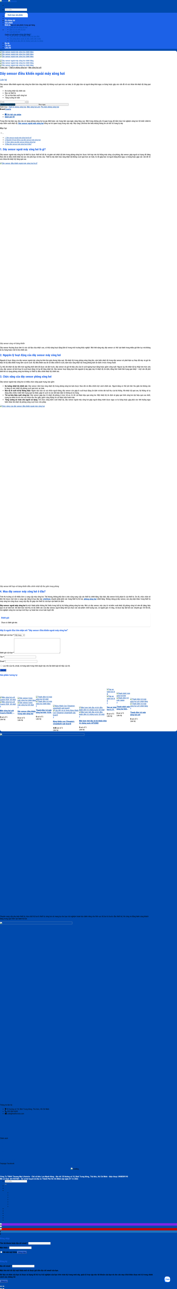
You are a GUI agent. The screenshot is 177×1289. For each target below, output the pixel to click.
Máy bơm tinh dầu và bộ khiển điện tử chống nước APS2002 (93, 722)
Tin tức (8, 45)
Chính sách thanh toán (8, 1151)
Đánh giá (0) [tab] (10, 117)
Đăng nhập (22, 1252)
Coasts (8, 109)
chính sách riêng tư (24, 1277)
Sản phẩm (9, 22)
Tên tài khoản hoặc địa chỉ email (14, 1243)
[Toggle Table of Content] (2, 133)
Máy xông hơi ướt (34, 67)
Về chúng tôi (10, 20)
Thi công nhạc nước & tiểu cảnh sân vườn (25, 38)
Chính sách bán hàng (7, 1155)
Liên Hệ (8, 48)
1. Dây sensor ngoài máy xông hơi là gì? (18, 138)
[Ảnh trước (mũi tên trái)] (1, 1288)
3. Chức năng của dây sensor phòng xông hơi (20, 142)
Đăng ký (4, 1281)
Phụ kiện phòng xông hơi (50, 107)
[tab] (13, 114)
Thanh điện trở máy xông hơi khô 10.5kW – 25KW (44, 711)
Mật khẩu (4, 1248)
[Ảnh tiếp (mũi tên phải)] (3, 1288)
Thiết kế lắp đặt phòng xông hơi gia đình (24, 36)
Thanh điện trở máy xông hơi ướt (138, 713)
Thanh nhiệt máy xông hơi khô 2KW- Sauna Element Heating (123, 708)
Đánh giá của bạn (7, 635)
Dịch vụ (8, 25)
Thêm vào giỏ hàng (7, 104)
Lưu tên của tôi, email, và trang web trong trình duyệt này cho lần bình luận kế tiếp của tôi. (36, 666)
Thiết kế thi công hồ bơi (18, 27)
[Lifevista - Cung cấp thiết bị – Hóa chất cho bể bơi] (8, 1)
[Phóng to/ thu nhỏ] (3, 1286)
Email (2, 661)
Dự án (7, 43)
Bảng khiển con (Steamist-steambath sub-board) (64, 722)
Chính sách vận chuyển (8, 1147)
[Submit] (6, 1184)
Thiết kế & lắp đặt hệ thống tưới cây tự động (26, 41)
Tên (2, 657)
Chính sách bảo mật (7, 1142)
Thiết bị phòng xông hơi (18, 67)
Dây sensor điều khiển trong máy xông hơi (27, 712)
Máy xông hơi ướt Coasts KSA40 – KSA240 (7, 712)
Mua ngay (42, 104)
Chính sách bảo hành (7, 1159)
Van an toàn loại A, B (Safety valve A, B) (111, 708)
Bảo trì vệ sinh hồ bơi (17, 29)
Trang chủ (3, 67)
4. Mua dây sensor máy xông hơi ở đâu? (18, 144)
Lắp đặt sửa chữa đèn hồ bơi (20, 34)
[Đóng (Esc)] (1, 1286)
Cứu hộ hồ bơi (15, 32)
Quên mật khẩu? (6, 1257)
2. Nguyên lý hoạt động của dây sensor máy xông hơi (23, 140)
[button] (27, 707)
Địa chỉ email (6, 1266)
